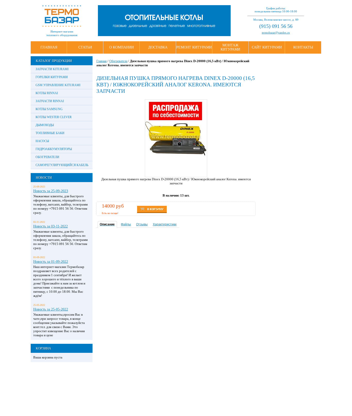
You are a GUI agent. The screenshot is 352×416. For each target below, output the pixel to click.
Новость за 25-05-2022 (50, 309)
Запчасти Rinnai (50, 101)
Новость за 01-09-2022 (50, 261)
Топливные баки (50, 133)
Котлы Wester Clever (54, 117)
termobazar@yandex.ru (276, 32)
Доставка (157, 47)
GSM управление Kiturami (58, 85)
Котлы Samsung (49, 109)
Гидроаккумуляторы (54, 149)
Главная (48, 47)
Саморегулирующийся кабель (62, 165)
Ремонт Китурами (194, 47)
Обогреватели (47, 157)
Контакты (303, 47)
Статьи (85, 47)
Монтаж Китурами (230, 47)
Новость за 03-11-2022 (50, 226)
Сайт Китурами (267, 47)
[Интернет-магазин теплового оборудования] (61, 25)
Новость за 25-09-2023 (50, 191)
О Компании (121, 47)
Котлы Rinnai (47, 93)
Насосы (42, 141)
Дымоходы (45, 125)
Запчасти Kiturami (52, 69)
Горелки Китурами (52, 77)
